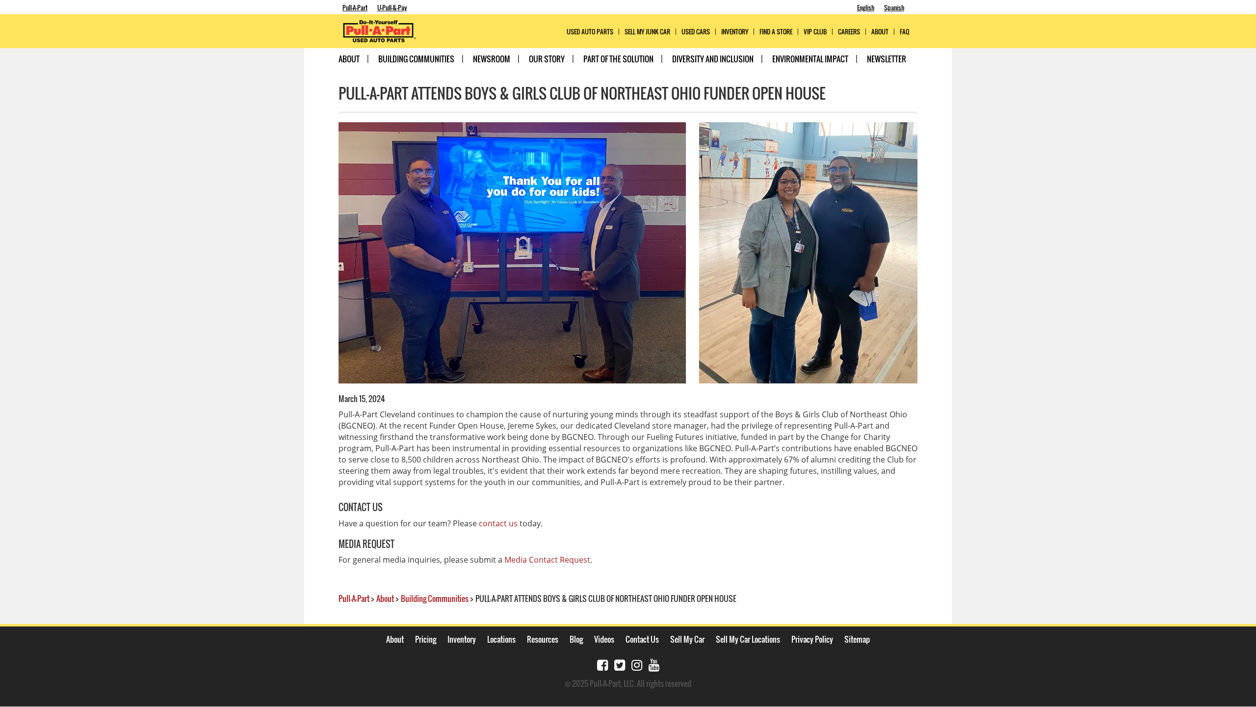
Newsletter (886, 59)
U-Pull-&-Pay (392, 7)
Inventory (734, 31)
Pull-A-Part (354, 7)
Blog (576, 639)
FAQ (904, 31)
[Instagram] (636, 664)
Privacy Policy (812, 639)
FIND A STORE (775, 31)
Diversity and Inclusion (713, 59)
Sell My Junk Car (647, 31)
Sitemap (857, 639)
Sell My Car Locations (748, 639)
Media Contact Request (547, 559)
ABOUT (880, 31)
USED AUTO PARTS (590, 31)
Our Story (547, 59)
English (865, 7)
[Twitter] (619, 664)
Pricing (425, 639)
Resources (542, 639)
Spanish (894, 7)
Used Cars (695, 31)
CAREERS (849, 31)
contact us (498, 523)
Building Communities (416, 59)
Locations (501, 639)
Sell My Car (687, 639)
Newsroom (491, 59)
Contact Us (642, 639)
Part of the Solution (618, 59)
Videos (604, 639)
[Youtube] (654, 664)
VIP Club (815, 31)
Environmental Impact (810, 59)
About (349, 59)
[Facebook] (602, 664)
